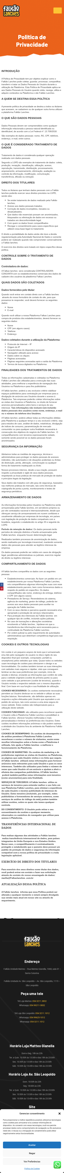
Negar (32, 1153)
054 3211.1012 (42, 1013)
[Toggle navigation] (57, 11)
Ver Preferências (32, 1161)
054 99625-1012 (37, 1017)
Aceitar (32, 1145)
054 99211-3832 (37, 1005)
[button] (59, 1113)
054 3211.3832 (39, 1001)
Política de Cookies (32, 1169)
